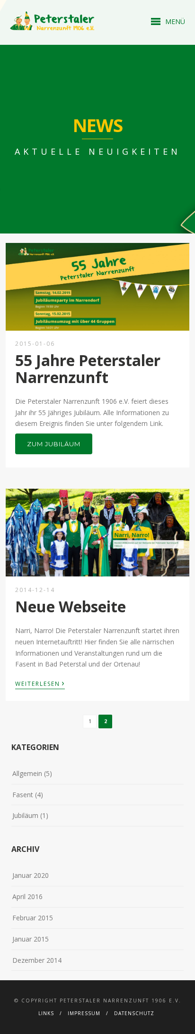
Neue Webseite (70, 606)
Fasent (22, 794)
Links (46, 1013)
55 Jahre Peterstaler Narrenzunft (87, 368)
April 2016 (27, 896)
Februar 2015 (32, 917)
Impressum (84, 1013)
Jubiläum (25, 815)
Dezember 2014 (37, 960)
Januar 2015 (30, 938)
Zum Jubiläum (53, 444)
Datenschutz (134, 1013)
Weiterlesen (40, 683)
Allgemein (27, 773)
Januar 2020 (30, 875)
